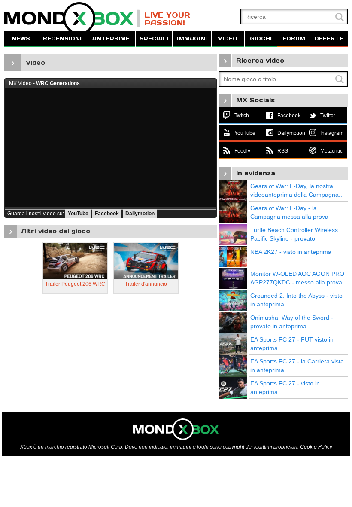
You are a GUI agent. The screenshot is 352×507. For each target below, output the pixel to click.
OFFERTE (328, 38)
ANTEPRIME (111, 38)
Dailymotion (140, 214)
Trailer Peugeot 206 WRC (75, 284)
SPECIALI (154, 38)
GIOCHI (261, 38)
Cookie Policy (316, 447)
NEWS (21, 38)
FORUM (293, 38)
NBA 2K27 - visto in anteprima (290, 251)
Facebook (107, 214)
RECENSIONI (62, 38)
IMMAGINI (192, 38)
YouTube (78, 214)
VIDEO (227, 38)
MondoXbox (72, 18)
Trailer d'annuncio (146, 284)
